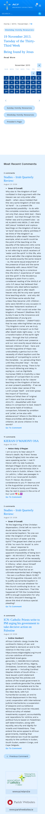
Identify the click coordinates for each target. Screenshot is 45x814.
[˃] (39, 100)
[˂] (6, 100)
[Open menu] (40, 5)
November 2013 (22, 65)
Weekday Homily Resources (19, 30)
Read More (9, 57)
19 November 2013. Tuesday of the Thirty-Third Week (19, 41)
